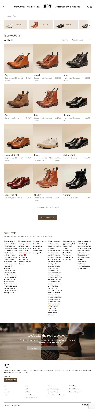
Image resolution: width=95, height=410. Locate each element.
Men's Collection (73, 389)
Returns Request (30, 395)
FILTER (9, 40)
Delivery (28, 392)
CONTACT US (7, 376)
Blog (5, 389)
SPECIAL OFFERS (19, 7)
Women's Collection (74, 392)
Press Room (7, 392)
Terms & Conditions (31, 398)
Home (9, 16)
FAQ (27, 389)
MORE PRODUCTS (47, 218)
